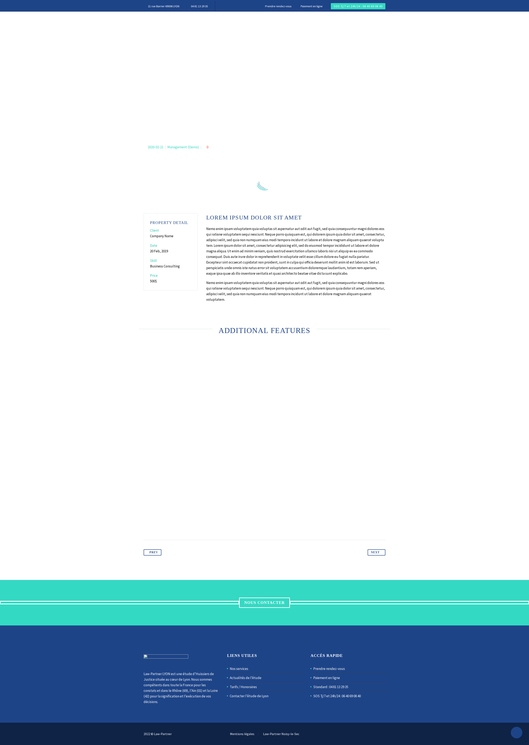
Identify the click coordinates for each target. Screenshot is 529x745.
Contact (358, 20)
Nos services (239, 668)
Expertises (178, 20)
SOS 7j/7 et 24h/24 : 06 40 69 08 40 (358, 6)
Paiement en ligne (312, 6)
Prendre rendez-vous (278, 6)
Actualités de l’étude (245, 678)
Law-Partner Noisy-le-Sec (281, 734)
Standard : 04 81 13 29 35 (330, 687)
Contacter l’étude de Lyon (249, 696)
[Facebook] (378, 734)
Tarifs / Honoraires (243, 687)
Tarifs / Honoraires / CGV (318, 20)
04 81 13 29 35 (199, 6)
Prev (153, 552)
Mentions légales (242, 734)
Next (375, 552)
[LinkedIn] (384, 734)
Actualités (208, 20)
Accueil (151, 20)
